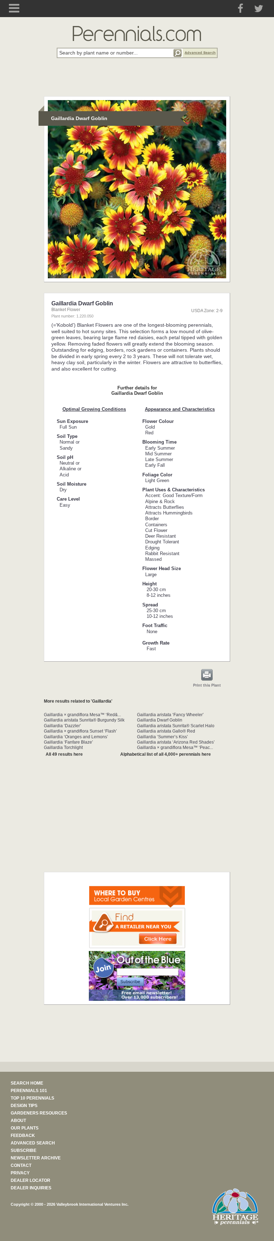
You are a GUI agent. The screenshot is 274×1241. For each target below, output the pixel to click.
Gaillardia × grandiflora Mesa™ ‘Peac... (175, 747)
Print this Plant (207, 685)
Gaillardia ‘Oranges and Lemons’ (76, 736)
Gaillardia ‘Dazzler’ (62, 725)
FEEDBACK (23, 1135)
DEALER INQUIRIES (31, 1187)
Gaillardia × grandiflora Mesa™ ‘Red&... (82, 714)
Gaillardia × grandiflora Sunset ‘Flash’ (80, 731)
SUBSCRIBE (23, 1150)
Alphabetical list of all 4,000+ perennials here (165, 754)
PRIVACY (20, 1172)
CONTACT (21, 1165)
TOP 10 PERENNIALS (32, 1098)
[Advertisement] (137, 81)
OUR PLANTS (25, 1128)
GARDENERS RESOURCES (39, 1113)
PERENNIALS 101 (29, 1090)
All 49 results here (64, 754)
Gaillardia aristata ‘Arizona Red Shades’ (176, 742)
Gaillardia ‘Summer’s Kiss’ (162, 736)
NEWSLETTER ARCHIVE (36, 1157)
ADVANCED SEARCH (33, 1143)
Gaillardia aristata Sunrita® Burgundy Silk (84, 720)
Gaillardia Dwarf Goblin (159, 720)
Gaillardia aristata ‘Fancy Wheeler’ (170, 714)
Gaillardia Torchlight (63, 747)
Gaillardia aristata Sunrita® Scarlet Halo (175, 725)
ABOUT (18, 1120)
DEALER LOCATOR (30, 1180)
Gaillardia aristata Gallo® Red (166, 731)
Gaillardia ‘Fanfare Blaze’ (68, 742)
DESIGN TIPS (24, 1105)
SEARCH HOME (27, 1083)
